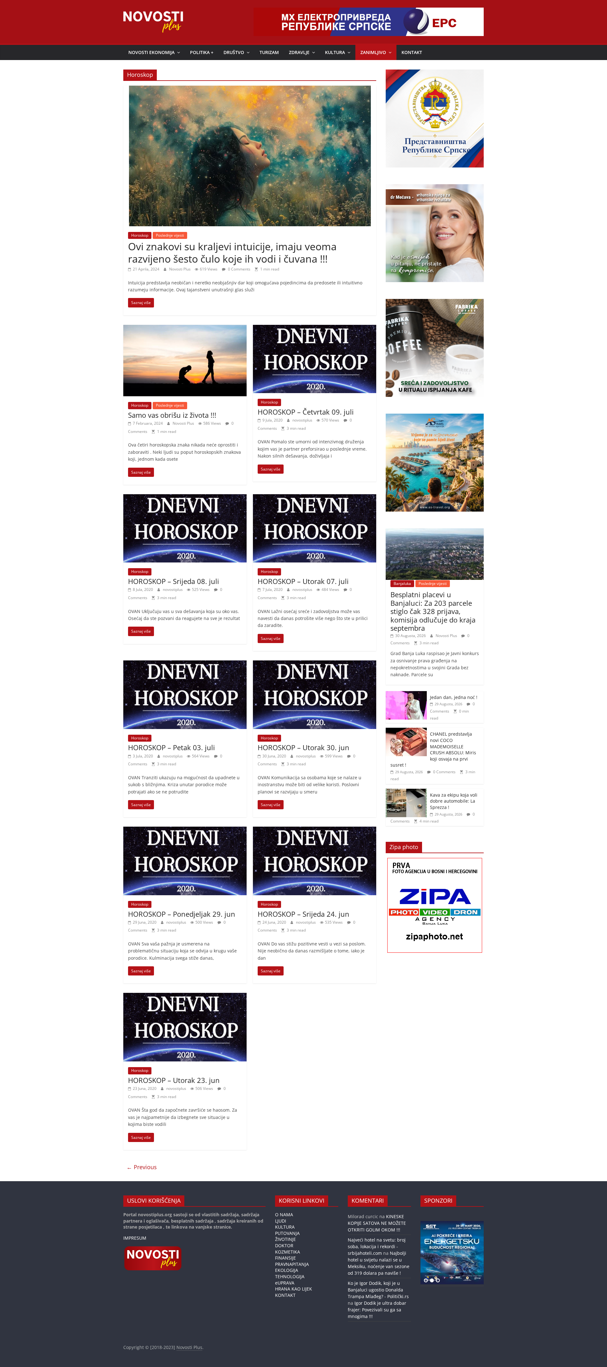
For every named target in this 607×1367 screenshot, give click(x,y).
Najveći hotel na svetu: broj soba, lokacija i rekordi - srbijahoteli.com (377, 1246)
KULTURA (335, 52)
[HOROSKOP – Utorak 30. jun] (314, 664)
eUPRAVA (284, 1283)
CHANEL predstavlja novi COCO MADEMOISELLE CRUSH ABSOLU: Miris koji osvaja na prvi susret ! (433, 749)
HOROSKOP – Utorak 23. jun (174, 1080)
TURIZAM (269, 52)
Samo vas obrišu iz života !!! (172, 415)
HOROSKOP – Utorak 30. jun (303, 747)
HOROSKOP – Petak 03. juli (171, 747)
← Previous (141, 1167)
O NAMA (284, 1215)
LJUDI (280, 1221)
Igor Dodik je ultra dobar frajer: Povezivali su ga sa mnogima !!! (377, 1309)
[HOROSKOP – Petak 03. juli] (185, 664)
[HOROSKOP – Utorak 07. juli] (314, 498)
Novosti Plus (180, 269)
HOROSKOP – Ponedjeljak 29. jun (181, 914)
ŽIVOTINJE (285, 1239)
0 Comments (238, 269)
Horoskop (139, 235)
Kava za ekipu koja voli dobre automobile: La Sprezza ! (453, 801)
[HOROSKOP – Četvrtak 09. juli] (314, 328)
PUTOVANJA (287, 1233)
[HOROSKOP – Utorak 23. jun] (185, 996)
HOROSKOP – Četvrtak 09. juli (306, 411)
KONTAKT (412, 52)
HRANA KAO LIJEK (293, 1289)
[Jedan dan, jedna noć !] (406, 694)
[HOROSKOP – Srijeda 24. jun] (314, 830)
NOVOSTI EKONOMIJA (151, 52)
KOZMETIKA (287, 1252)
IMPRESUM (134, 1238)
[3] (438, 1281)
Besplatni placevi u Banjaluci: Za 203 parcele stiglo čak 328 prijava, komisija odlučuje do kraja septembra (432, 611)
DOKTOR (284, 1245)
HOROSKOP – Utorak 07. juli (303, 581)
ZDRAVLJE (299, 52)
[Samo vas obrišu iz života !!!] (185, 328)
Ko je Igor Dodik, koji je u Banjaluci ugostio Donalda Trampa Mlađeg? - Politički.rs (378, 1289)
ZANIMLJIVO (373, 52)
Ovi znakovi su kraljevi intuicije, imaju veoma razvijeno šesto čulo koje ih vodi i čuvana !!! (232, 252)
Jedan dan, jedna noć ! (453, 697)
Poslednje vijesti (170, 235)
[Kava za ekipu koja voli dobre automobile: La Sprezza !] (406, 792)
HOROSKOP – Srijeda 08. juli (173, 581)
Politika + (201, 52)
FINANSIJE (285, 1258)
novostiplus (302, 420)
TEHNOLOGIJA (289, 1276)
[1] (426, 1281)
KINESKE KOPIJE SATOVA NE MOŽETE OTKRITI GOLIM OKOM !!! (377, 1223)
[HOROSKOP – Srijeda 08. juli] (185, 498)
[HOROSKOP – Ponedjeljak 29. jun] (185, 830)
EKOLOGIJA (286, 1270)
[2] (432, 1281)
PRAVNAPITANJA (292, 1264)
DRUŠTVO (234, 52)
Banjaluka (402, 583)
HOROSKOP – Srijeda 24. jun (303, 914)
